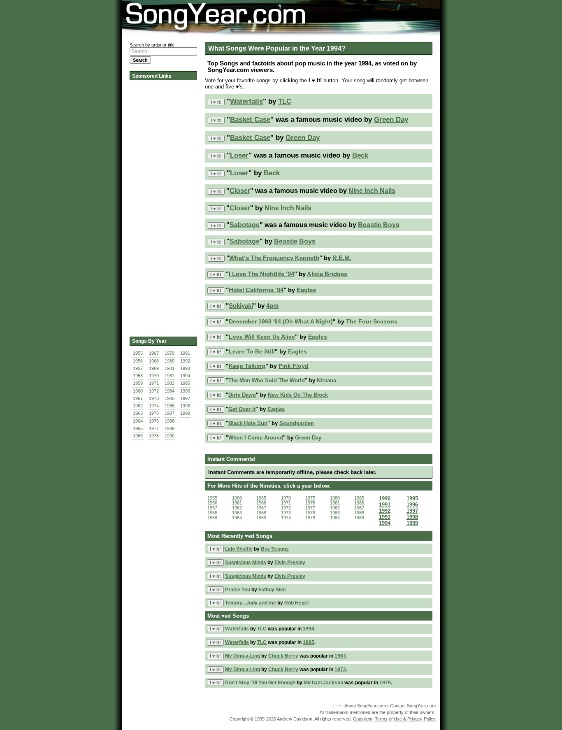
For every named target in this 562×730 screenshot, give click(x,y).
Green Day (391, 119)
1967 (154, 353)
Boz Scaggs (275, 549)
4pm (272, 305)
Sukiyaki (241, 305)
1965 (138, 428)
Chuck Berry (283, 656)
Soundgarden (296, 423)
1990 (169, 435)
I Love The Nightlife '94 (261, 273)
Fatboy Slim (272, 590)
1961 (138, 398)
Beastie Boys (378, 224)
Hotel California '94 (256, 289)
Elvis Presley (289, 562)
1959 (138, 383)
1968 (154, 360)
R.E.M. (341, 257)
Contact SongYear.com (413, 705)
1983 (169, 383)
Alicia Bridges (327, 273)
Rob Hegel (296, 603)
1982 (169, 375)
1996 (185, 390)
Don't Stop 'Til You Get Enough (260, 683)
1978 (154, 435)
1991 (185, 353)
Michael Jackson (323, 683)
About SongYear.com (365, 705)
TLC (284, 101)
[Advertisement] (162, 205)
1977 (154, 428)
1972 (154, 390)
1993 (185, 368)
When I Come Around (255, 438)
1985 (169, 398)
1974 (154, 405)
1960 (138, 390)
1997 (185, 398)
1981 (169, 368)
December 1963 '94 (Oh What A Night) (281, 321)
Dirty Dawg (242, 395)
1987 (169, 413)
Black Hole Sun (247, 423)
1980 (169, 360)
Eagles (306, 289)
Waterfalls (246, 101)
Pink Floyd (294, 366)
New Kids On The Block (298, 395)
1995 (185, 383)
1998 (185, 405)
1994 (185, 375)
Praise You (237, 590)
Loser (239, 155)
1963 (138, 413)
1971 (154, 383)
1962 (138, 405)
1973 (154, 398)
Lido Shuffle (239, 549)
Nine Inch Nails (371, 190)
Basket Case (250, 119)
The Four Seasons (371, 321)
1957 (138, 368)
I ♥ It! (216, 102)
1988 (169, 420)
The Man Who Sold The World (266, 380)
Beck (360, 155)
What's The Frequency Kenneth (274, 257)
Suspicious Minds (245, 562)
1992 (185, 360)
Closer (240, 190)
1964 (138, 420)
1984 (169, 390)
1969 (154, 368)
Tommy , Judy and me (250, 603)
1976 (154, 420)
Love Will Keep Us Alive (262, 336)
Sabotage (245, 224)
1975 (154, 413)
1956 (138, 360)
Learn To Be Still (252, 351)
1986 (169, 405)
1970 (154, 375)
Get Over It (241, 409)
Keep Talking (247, 366)
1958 (138, 375)
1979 (169, 353)
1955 (138, 353)
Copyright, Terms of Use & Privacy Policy (394, 718)
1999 (185, 413)
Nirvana (326, 380)
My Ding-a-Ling (242, 656)
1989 (169, 428)
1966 (138, 435)
